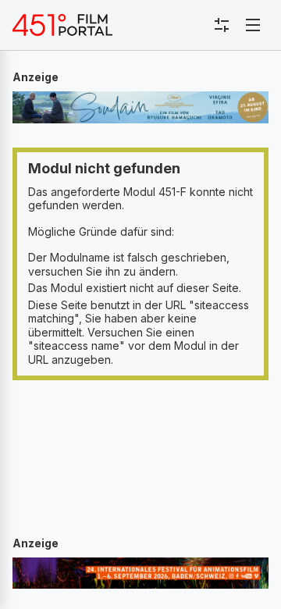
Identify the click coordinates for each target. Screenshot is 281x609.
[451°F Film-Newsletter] (62, 25)
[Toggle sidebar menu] (221, 25)
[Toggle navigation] (253, 25)
